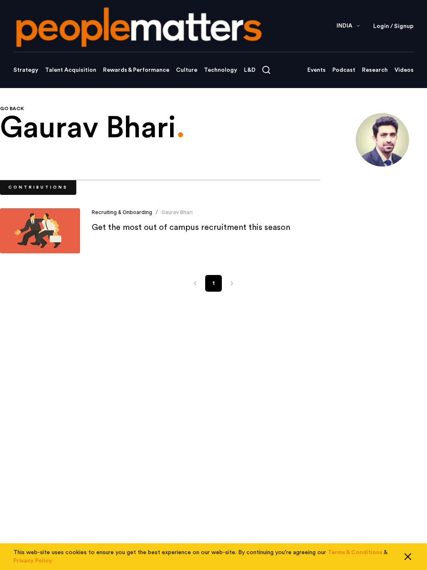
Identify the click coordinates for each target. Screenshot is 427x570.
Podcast (343, 70)
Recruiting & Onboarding (122, 212)
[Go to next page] (232, 283)
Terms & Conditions (355, 552)
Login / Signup (393, 26)
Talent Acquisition (70, 70)
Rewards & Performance (136, 70)
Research (375, 70)
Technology (220, 70)
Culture (186, 70)
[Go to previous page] (195, 283)
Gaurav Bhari (177, 212)
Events (316, 70)
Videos (404, 70)
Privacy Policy (32, 561)
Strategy (25, 70)
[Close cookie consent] (408, 556)
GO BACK (12, 108)
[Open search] (266, 70)
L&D (250, 70)
